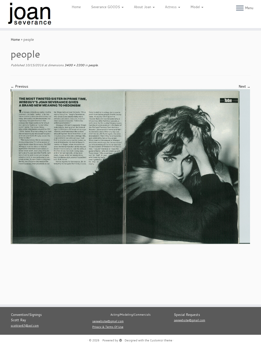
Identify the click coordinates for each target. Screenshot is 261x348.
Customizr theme (161, 340)
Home (76, 7)
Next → (244, 86)
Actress (171, 7)
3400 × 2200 (74, 65)
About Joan (143, 7)
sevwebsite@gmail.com (108, 321)
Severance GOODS (106, 7)
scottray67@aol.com (25, 326)
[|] (30, 14)
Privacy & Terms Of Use (107, 327)
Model (195, 7)
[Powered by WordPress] (120, 339)
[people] (130, 166)
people (93, 65)
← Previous (19, 86)
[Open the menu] (240, 8)
